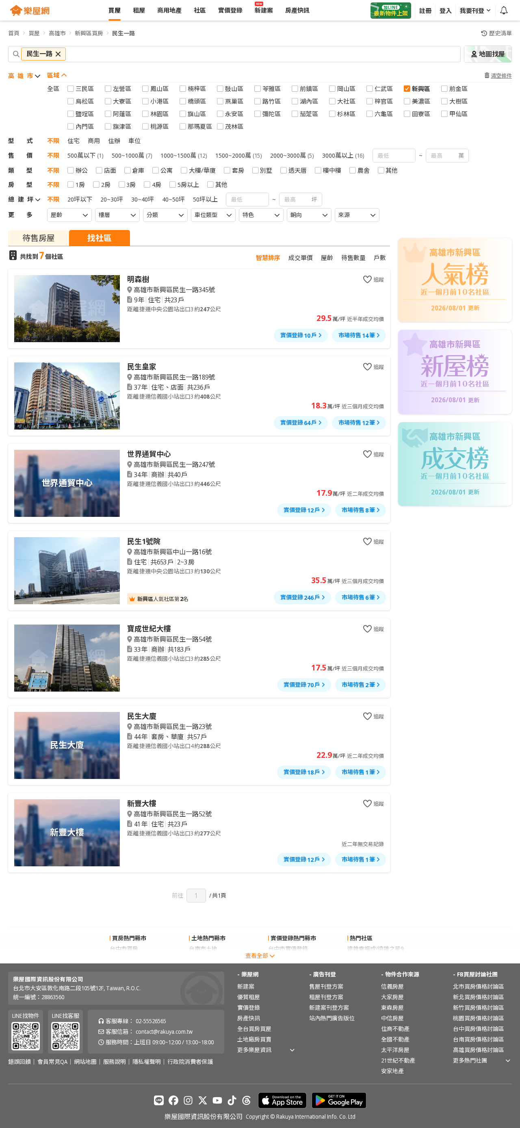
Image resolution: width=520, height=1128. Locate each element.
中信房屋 (392, 1018)
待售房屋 (38, 237)
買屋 (34, 33)
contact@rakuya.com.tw (164, 1031)
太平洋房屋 (395, 1050)
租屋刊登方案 (326, 997)
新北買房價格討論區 (478, 997)
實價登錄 (248, 1007)
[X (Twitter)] (203, 1100)
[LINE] (159, 1100)
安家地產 (392, 1071)
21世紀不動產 (398, 1060)
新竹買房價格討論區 (478, 1007)
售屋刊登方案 (326, 986)
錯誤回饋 (19, 1062)
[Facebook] (173, 1100)
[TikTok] (232, 1100)
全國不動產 (395, 1039)
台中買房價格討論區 (478, 1029)
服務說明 (114, 1062)
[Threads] (246, 1100)
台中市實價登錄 (288, 948)
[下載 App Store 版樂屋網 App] (282, 1100)
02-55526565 (151, 1021)
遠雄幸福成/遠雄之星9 (375, 948)
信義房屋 (392, 986)
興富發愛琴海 (364, 959)
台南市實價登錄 (288, 959)
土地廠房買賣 (254, 1039)
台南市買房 (124, 959)
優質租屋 (248, 997)
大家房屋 (392, 997)
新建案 (245, 986)
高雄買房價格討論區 (478, 1050)
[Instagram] (188, 1100)
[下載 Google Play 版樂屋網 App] (339, 1100)
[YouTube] (217, 1100)
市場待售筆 (356, 335)
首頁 (14, 33)
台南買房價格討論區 (478, 1039)
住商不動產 (395, 1029)
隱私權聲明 (146, 1062)
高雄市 (57, 33)
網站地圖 (85, 1062)
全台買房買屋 (254, 1029)
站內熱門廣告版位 (332, 1018)
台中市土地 (203, 959)
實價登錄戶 (298, 335)
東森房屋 (392, 1007)
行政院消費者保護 (190, 1062)
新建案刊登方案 (329, 1007)
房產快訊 (248, 1018)
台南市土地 (203, 948)
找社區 (99, 237)
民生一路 (123, 33)
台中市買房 (124, 948)
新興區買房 (89, 33)
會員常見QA (52, 1062)
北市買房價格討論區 (478, 986)
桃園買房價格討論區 (478, 1018)
